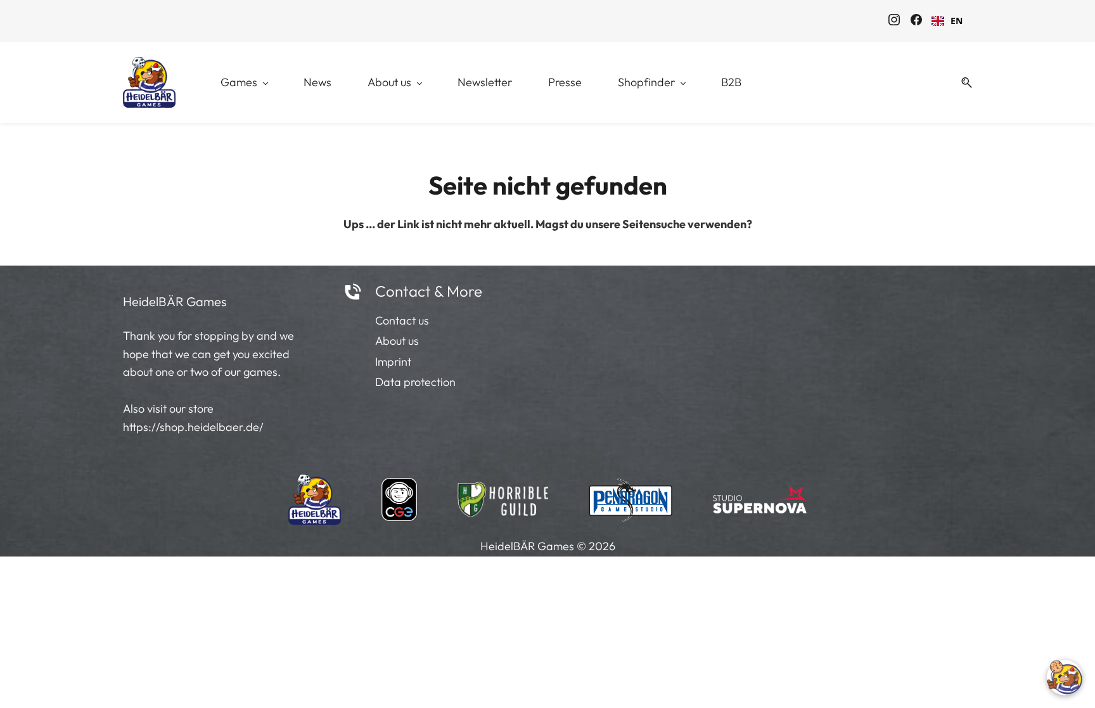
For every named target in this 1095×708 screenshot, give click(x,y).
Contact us (402, 320)
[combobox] (947, 21)
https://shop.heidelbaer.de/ (193, 427)
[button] (962, 82)
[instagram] (894, 21)
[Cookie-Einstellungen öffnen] (1064, 677)
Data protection (415, 382)
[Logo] (149, 82)
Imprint (393, 361)
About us (397, 340)
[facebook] (916, 21)
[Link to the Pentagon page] (631, 496)
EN (957, 21)
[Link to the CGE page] (399, 496)
